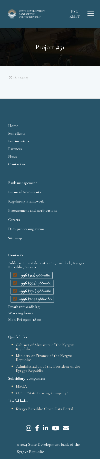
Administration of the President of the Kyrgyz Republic (48, 368)
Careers (14, 219)
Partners (15, 148)
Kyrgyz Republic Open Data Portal (44, 408)
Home (13, 125)
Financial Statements (24, 192)
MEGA (21, 386)
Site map (15, 238)
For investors (18, 141)
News (12, 156)
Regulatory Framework (26, 201)
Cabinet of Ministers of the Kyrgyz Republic (45, 346)
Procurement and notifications (32, 210)
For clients (16, 133)
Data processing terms (26, 229)
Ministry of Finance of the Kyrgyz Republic (44, 357)
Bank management (22, 182)
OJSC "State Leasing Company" (42, 393)
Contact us (17, 164)
